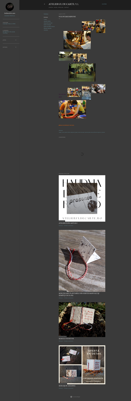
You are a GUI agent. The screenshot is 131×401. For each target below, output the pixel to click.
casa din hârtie (47, 21)
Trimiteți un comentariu (68, 225)
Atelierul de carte (9, 13)
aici (60, 97)
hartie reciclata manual (49, 26)
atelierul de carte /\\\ (63, 4)
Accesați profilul (10, 15)
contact (66, 7)
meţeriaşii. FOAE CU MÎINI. (9, 23)
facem (55, 7)
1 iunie (45, 19)
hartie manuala (47, 24)
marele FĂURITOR (66, 338)
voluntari (46, 30)
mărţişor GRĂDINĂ (67, 386)
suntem (51, 7)
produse (60, 7)
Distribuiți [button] (46, 14)
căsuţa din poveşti (48, 23)
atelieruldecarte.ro (68, 223)
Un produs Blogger (76, 396)
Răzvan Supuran (47, 28)
